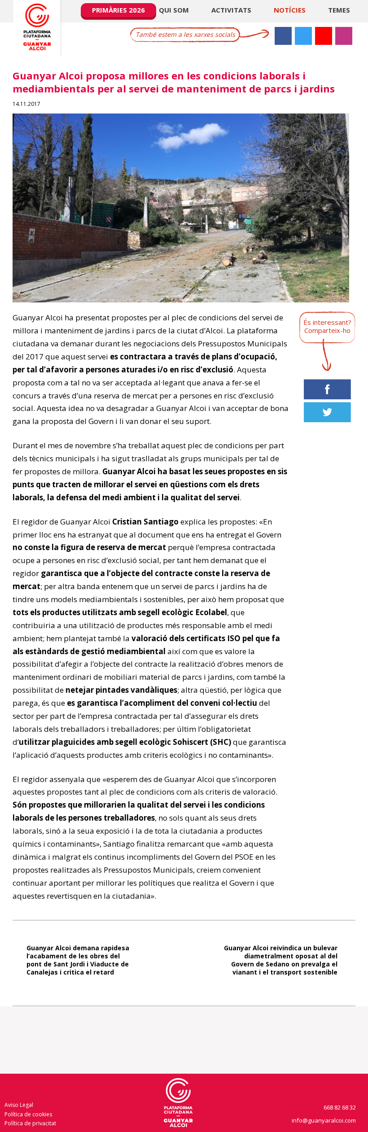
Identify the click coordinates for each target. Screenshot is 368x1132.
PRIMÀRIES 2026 (118, 9)
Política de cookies (28, 1114)
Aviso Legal (18, 1105)
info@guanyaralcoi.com (324, 1120)
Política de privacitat (30, 1123)
